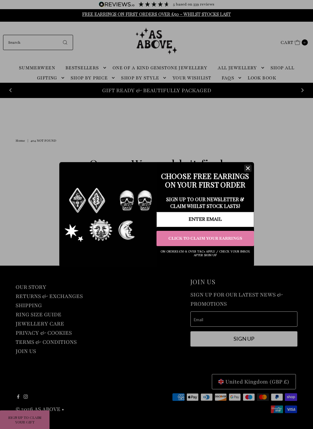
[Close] (248, 168)
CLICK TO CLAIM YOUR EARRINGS (205, 238)
